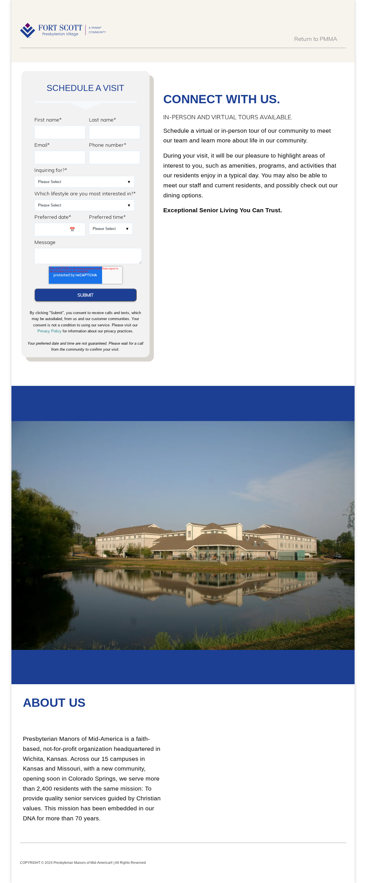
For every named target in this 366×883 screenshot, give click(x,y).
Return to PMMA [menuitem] (315, 38)
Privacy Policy (49, 331)
